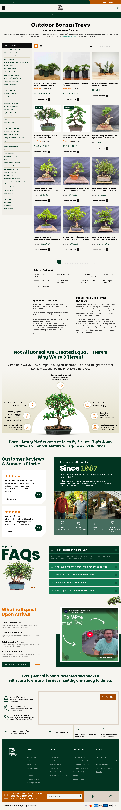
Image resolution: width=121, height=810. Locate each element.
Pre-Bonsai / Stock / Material (13, 78)
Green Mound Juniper (57, 325)
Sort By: (93, 46)
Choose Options (40, 99)
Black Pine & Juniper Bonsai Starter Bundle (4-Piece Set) (105, 84)
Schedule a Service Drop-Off (106, 761)
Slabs (5, 159)
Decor (5, 119)
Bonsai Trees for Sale (12, 49)
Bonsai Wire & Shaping (11, 106)
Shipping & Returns (33, 783)
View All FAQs (31, 587)
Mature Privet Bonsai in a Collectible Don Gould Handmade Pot (46, 238)
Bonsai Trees (54, 757)
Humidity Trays (8, 109)
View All (99, 772)
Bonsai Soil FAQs (79, 772)
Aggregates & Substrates (12, 141)
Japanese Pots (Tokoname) (13, 163)
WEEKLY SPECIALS (9, 59)
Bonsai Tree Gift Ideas (11, 56)
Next (91, 262)
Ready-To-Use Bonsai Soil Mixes (14, 138)
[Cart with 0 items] (118, 8)
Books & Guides (9, 116)
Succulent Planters (10, 187)
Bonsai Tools (8, 97)
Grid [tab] (36, 46)
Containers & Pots (11, 147)
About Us (30, 772)
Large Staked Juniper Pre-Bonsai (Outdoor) (75, 84)
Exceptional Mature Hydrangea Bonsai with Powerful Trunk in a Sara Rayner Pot (45, 189)
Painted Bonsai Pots (10, 156)
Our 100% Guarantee (34, 768)
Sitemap (76, 775)
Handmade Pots (9, 153)
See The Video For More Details (15, 664)
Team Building (8, 209)
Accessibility (31, 757)
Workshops (8, 202)
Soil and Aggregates (11, 128)
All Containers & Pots (10, 150)
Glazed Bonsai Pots (10, 166)
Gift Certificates (78, 779)
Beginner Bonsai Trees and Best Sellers (16, 62)
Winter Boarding (102, 757)
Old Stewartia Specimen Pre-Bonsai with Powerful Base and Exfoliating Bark (76, 238)
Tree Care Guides (79, 757)
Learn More (38, 2)
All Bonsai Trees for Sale (11, 53)
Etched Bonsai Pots (10, 172)
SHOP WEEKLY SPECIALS (106, 2)
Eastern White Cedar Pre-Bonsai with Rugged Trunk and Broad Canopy (104, 189)
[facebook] (93, 796)
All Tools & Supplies (10, 94)
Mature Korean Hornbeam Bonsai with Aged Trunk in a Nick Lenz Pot (104, 238)
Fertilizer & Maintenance (11, 103)
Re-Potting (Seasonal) (11, 134)
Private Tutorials (102, 765)
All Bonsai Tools (9, 122)
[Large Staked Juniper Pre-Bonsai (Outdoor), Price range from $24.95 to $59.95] (76, 66)
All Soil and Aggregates (11, 131)
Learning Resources (33, 765)
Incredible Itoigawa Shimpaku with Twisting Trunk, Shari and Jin (76, 189)
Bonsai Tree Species (10, 85)
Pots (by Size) (8, 190)
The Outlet (8, 199)
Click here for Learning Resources (47, 334)
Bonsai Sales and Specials (59, 775)
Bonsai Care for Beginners (82, 761)
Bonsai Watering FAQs (81, 765)
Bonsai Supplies (55, 765)
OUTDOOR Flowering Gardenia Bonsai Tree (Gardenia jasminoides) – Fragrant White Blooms (45, 137)
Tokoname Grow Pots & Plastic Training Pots (16, 183)
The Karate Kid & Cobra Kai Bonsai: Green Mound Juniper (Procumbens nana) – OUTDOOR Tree (76, 137)
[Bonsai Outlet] (13, 752)
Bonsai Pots (54, 768)
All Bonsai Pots (8, 193)
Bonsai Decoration (56, 772)
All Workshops (8, 205)
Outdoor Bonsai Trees (11, 72)
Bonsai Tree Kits (9, 65)
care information (88, 322)
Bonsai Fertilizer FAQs (80, 768)
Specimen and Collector (11, 75)
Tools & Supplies (10, 90)
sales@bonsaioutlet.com (63, 732)
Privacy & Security (33, 779)
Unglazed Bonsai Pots (11, 169)
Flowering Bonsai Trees (11, 81)
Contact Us (31, 775)
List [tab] (41, 46)
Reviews (29, 761)
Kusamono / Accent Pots (12, 179)
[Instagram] (110, 796)
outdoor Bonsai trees (68, 36)
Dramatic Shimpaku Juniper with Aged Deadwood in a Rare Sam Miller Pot (104, 137)
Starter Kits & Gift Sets (11, 100)
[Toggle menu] (3, 8)
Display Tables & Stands (11, 113)
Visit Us (109, 697)
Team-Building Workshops (105, 768)
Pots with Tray (8, 175)
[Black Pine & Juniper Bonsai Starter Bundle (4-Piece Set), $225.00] (105, 66)
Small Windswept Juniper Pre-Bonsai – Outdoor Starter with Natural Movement (45, 84)
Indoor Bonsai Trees (10, 69)
